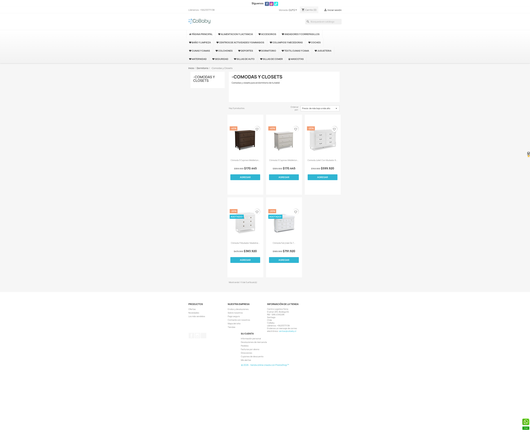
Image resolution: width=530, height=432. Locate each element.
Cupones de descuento (252, 356)
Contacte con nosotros (239, 320)
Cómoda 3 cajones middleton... (245, 160)
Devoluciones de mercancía (254, 342)
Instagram (197, 335)
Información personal (251, 338)
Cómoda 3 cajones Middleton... (284, 160)
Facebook (191, 335)
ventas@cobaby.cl (287, 331)
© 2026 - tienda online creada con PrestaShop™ (265, 365)
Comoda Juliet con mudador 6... (323, 160)
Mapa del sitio (234, 323)
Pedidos (245, 345)
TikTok (203, 335)
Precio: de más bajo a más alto (320, 108)
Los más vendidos (196, 316)
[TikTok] (276, 4)
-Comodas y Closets (204, 79)
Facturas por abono (250, 349)
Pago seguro (234, 316)
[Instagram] (271, 4)
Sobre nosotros (235, 312)
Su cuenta (247, 333)
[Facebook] (267, 4)
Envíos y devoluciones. (238, 309)
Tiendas (231, 327)
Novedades (193, 312)
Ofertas (192, 309)
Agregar (245, 177)
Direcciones (246, 353)
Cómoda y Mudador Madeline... (245, 243)
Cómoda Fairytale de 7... (284, 243)
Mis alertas (246, 360)
